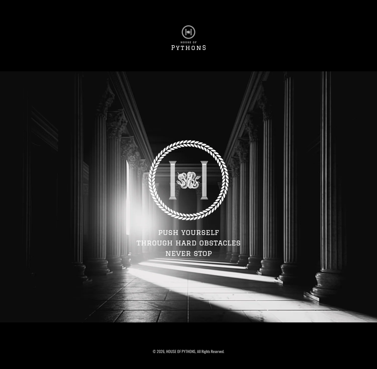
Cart (364, 5)
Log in (316, 5)
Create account (336, 5)
